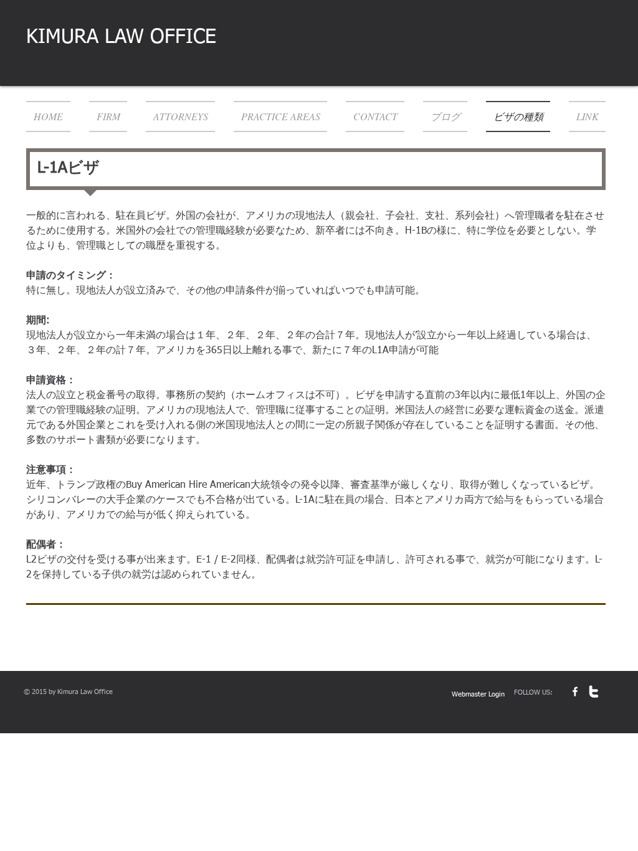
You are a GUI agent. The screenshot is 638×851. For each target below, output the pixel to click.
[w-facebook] (575, 691)
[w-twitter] (594, 691)
